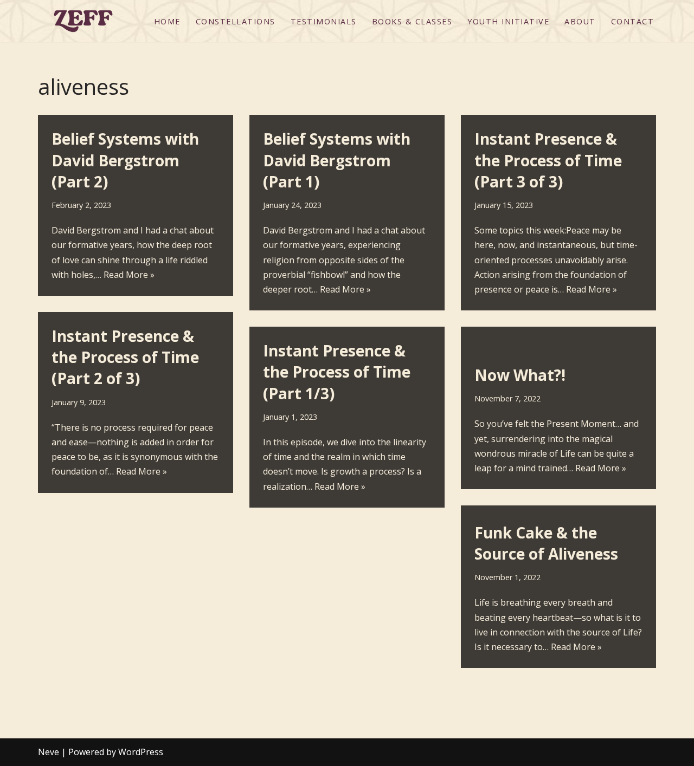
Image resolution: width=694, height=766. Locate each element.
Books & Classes (412, 21)
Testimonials (324, 21)
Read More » (129, 275)
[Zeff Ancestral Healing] (83, 21)
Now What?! (520, 375)
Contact (632, 21)
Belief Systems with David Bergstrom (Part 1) (336, 159)
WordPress (140, 752)
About (580, 21)
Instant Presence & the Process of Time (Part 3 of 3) (548, 159)
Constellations (235, 21)
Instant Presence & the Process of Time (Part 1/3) (336, 371)
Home (167, 21)
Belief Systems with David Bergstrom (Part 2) (125, 159)
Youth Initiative (508, 21)
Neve (48, 752)
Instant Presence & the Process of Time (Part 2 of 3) (125, 357)
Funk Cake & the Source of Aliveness (546, 543)
